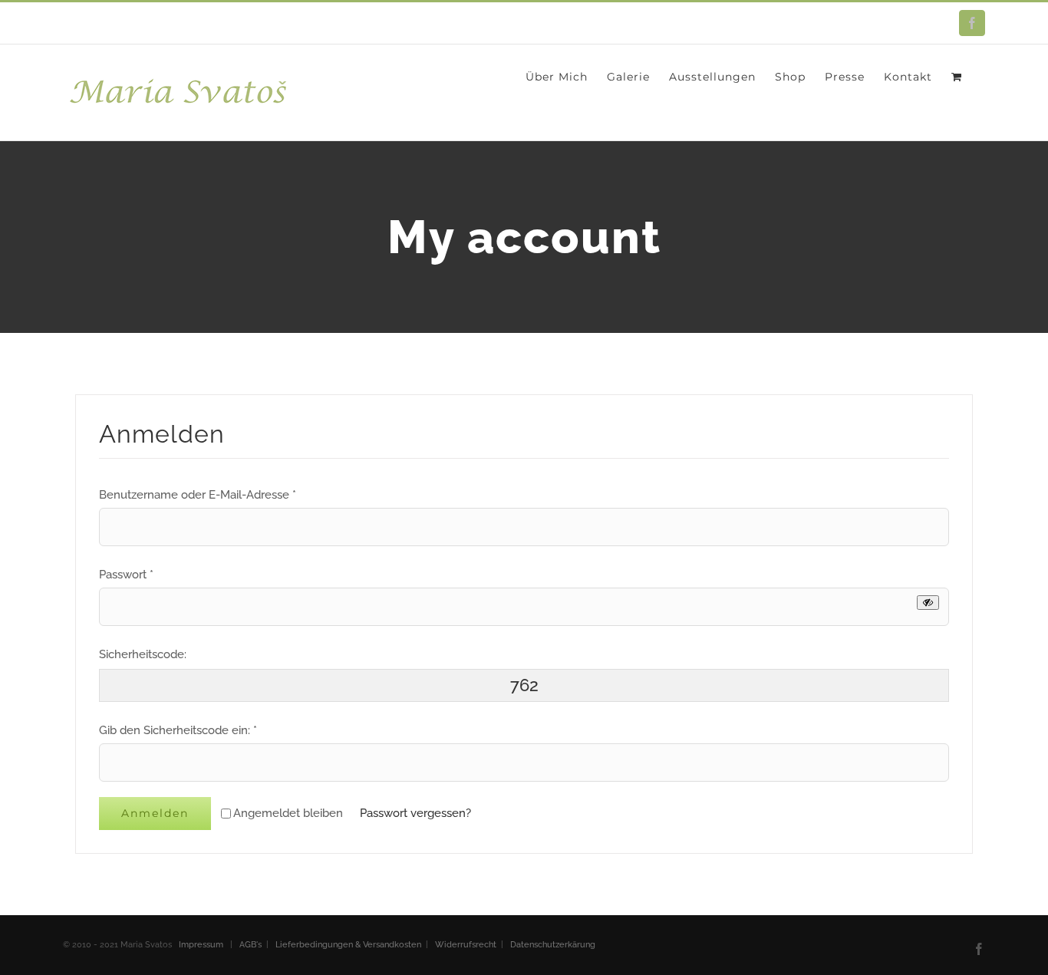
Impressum (202, 945)
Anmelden (155, 813)
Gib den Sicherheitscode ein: (178, 730)
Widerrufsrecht (465, 945)
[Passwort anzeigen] (928, 602)
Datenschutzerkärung (552, 945)
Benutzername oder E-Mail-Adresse (197, 495)
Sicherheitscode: (142, 654)
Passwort (126, 574)
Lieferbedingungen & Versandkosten (348, 945)
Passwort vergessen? (415, 813)
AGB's (250, 945)
